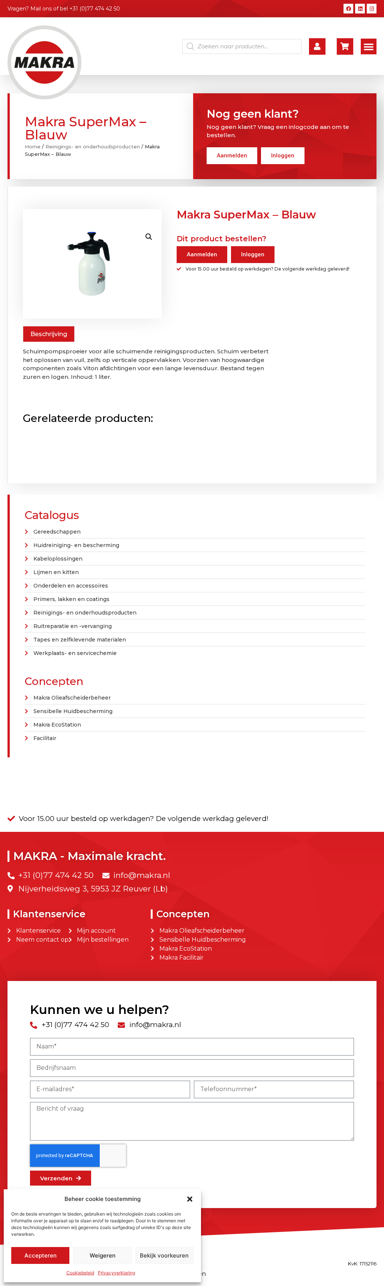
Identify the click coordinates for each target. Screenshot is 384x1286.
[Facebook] (348, 8)
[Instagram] (371, 8)
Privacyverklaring (116, 1273)
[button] (190, 1199)
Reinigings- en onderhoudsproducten (92, 147)
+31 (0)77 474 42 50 (94, 8)
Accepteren (40, 1255)
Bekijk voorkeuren (164, 1255)
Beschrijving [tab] (48, 334)
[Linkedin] (360, 8)
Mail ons (41, 8)
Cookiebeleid (80, 1273)
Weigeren (103, 1255)
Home (32, 147)
